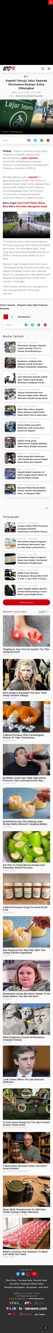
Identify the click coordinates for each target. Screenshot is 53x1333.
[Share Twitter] (35, 140)
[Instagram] (28, 1274)
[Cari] (43, 68)
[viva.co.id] (15, 1303)
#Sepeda (4, 308)
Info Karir (44, 1287)
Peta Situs (11, 1280)
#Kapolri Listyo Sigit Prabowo (32, 305)
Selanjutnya (24, 317)
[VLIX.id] (11, 1308)
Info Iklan (15, 1284)
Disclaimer (31, 1287)
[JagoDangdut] (40, 1314)
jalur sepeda (30, 158)
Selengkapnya (27, 602)
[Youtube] (34, 1274)
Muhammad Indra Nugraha (29, 96)
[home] (26, 76)
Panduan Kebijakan (14, 1287)
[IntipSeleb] (25, 1314)
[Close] (50, 2)
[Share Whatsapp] (41, 140)
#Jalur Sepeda (7, 305)
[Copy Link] (49, 140)
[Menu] (49, 68)
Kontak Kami (40, 1280)
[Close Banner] (45, 1328)
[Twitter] (23, 1274)
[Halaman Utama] (8, 68)
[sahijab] (39, 1303)
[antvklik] (12, 1314)
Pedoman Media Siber (32, 1284)
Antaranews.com (16, 132)
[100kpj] (28, 1303)
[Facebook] (18, 1274)
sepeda (32, 177)
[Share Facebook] (29, 140)
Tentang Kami (25, 1280)
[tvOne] (33, 1308)
